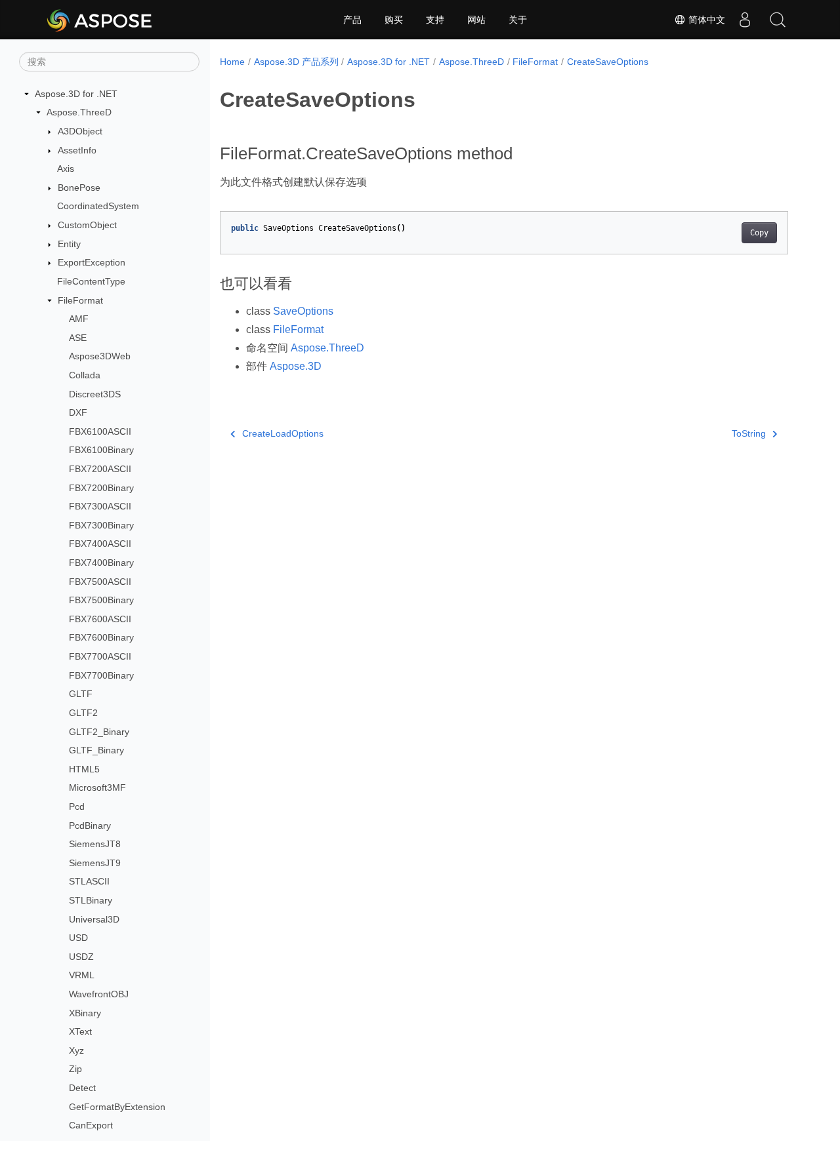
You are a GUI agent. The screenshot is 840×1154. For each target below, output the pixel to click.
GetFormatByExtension (117, 1107)
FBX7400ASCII (100, 544)
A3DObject (80, 131)
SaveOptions (303, 311)
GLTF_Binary (96, 750)
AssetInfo (77, 150)
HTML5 (84, 769)
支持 (435, 19)
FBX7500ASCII (100, 581)
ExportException (91, 262)
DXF (78, 412)
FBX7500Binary (101, 600)
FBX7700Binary (101, 675)
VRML (81, 975)
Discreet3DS (95, 394)
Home (232, 61)
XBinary (85, 1013)
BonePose (79, 187)
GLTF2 (83, 712)
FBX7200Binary (101, 488)
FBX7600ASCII (100, 619)
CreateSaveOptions (607, 61)
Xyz (76, 1050)
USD (78, 937)
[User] (744, 19)
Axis (65, 168)
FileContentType (91, 281)
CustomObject (87, 225)
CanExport (91, 1126)
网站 (476, 19)
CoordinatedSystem (98, 206)
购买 (394, 19)
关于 (518, 19)
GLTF (81, 694)
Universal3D (94, 919)
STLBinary (90, 900)
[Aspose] (100, 19)
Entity (69, 244)
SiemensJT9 (95, 863)
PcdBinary (90, 825)
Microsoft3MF (97, 788)
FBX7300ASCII (100, 506)
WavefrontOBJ (99, 994)
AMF (79, 318)
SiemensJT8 (95, 844)
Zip (75, 1069)
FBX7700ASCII (100, 656)
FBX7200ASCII (100, 469)
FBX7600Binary (101, 638)
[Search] (777, 19)
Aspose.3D (296, 366)
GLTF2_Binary (99, 731)
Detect (82, 1088)
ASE (78, 337)
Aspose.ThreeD (79, 113)
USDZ (81, 956)
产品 (352, 19)
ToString (749, 433)
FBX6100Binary (101, 450)
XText (80, 1031)
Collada (84, 375)
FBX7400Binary (101, 562)
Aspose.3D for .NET (76, 94)
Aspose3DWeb (100, 356)
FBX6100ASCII (100, 431)
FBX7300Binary (101, 525)
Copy (759, 232)
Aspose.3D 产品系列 (296, 61)
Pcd (77, 806)
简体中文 (705, 19)
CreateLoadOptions (283, 433)
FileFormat (80, 300)
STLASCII (89, 882)
